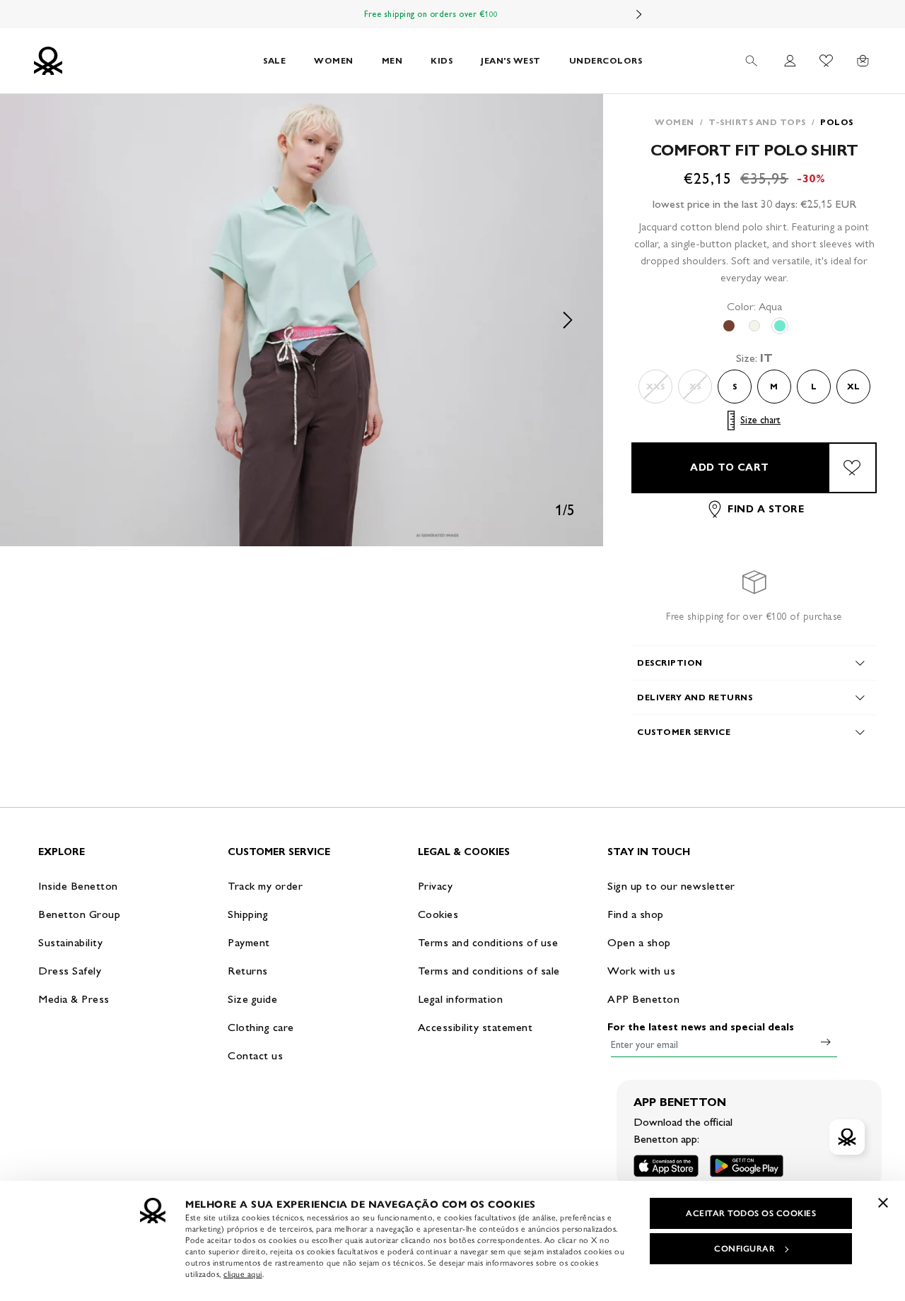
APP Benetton (643, 999)
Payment (249, 942)
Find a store (766, 509)
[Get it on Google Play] (746, 1166)
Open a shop (639, 942)
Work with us (641, 970)
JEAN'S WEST (511, 60)
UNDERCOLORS (606, 60)
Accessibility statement (475, 1027)
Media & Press (74, 999)
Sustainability (70, 942)
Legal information (460, 999)
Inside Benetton (78, 886)
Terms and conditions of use (488, 942)
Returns (248, 970)
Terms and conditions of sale (489, 970)
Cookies (438, 914)
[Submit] (825, 1041)
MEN (392, 60)
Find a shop (635, 914)
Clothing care (261, 1027)
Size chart (760, 420)
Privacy (435, 886)
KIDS (441, 60)
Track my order (265, 886)
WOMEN (334, 60)
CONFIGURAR (744, 1249)
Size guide (252, 999)
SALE (274, 60)
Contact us (255, 1055)
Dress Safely (69, 970)
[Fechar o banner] (883, 1203)
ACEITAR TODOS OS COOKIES (751, 1213)
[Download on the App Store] (666, 1166)
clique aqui (242, 1274)
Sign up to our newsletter (671, 886)
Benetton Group (79, 914)
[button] (301, 320)
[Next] (639, 14)
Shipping (248, 914)
